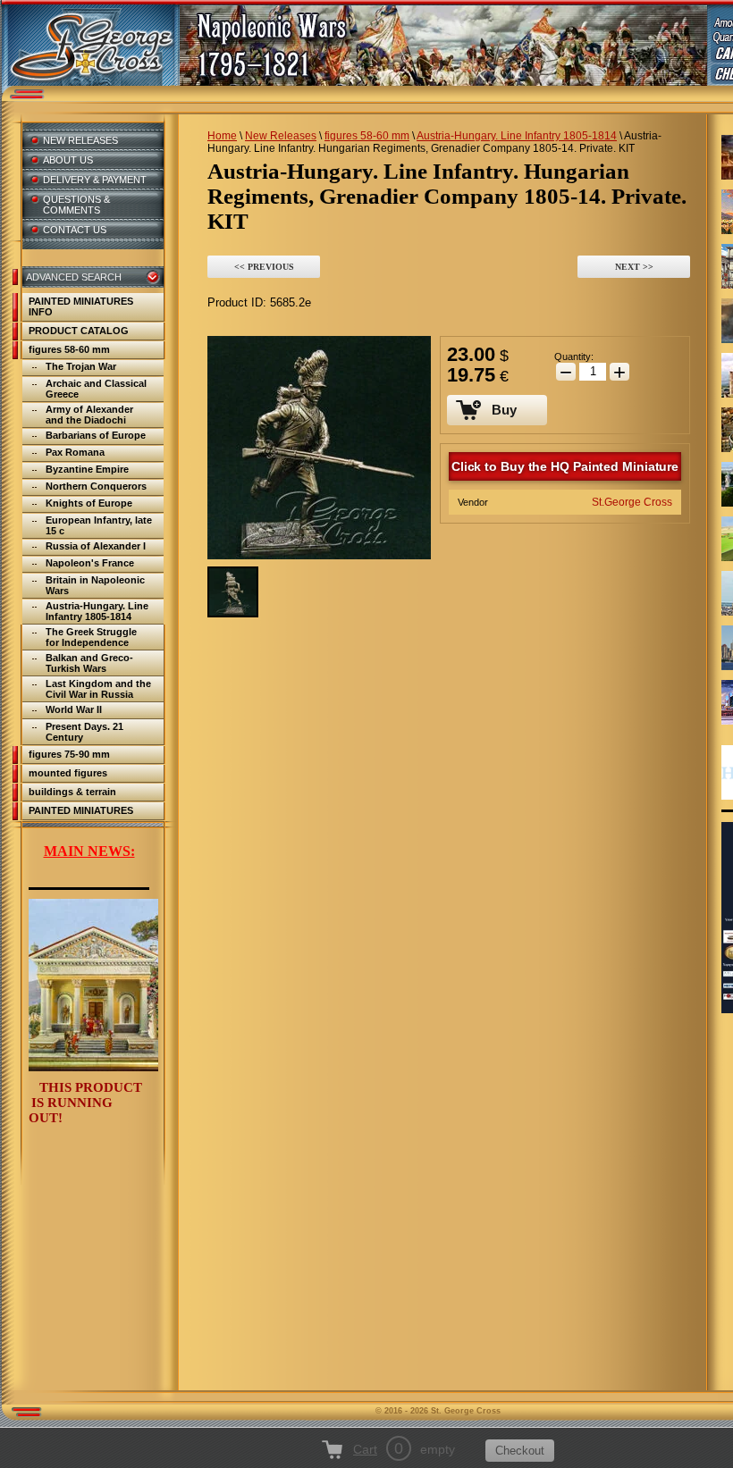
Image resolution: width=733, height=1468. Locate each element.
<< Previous (264, 267)
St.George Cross (632, 502)
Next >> (634, 267)
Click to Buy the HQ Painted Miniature (564, 466)
